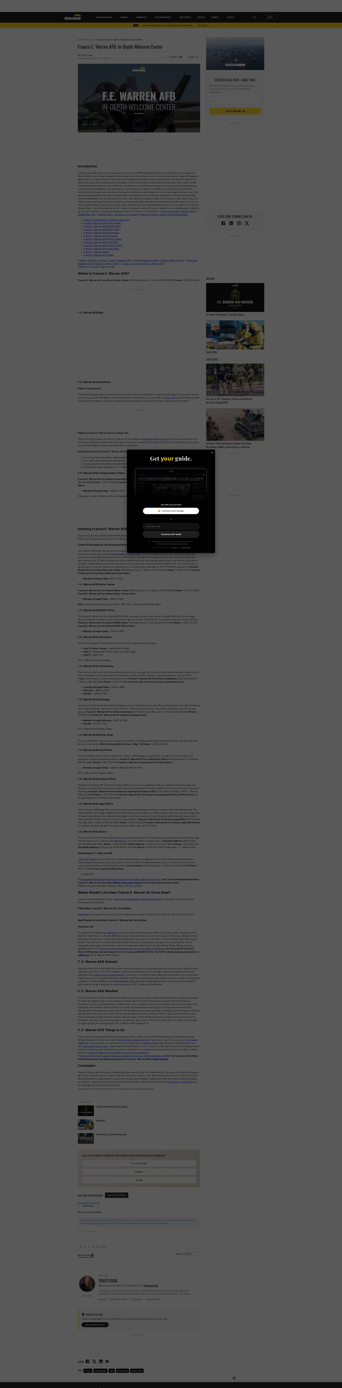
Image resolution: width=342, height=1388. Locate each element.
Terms (174, 547)
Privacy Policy (185, 547)
